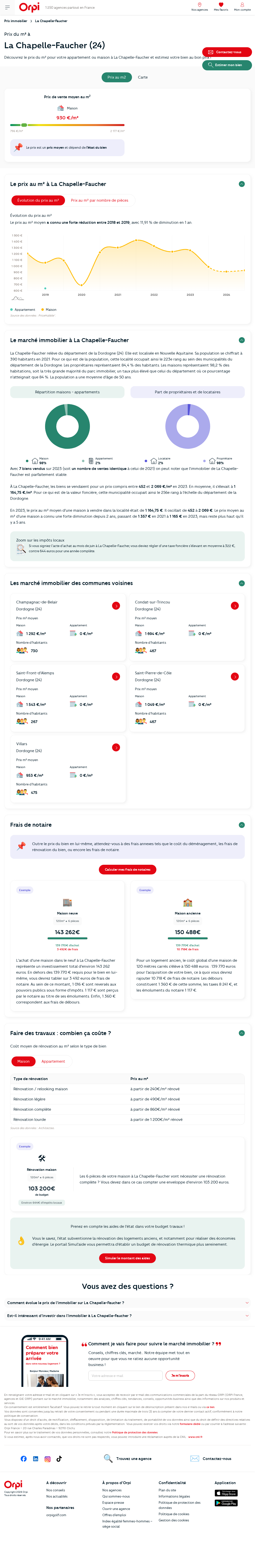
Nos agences (112, 1490)
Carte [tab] (143, 77)
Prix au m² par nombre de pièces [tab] (99, 200)
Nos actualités (56, 1496)
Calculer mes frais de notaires (127, 869)
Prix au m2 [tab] (117, 77)
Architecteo (46, 1128)
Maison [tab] (23, 1061)
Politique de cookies (174, 1514)
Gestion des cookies (174, 1520)
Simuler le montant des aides (127, 1258)
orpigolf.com (56, 1515)
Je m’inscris (180, 1375)
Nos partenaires (60, 1507)
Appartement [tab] (53, 1061)
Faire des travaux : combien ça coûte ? (60, 1033)
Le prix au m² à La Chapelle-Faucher (58, 184)
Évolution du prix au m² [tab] (38, 200)
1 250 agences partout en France (70, 7)
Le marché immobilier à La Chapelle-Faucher (69, 340)
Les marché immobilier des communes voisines (71, 583)
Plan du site (167, 1490)
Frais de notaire (31, 824)
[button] (127, 1303)
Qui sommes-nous (116, 1496)
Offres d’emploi (114, 1515)
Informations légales (174, 1496)
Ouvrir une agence (116, 1509)
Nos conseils (55, 1490)
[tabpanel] (127, 126)
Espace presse (113, 1502)
